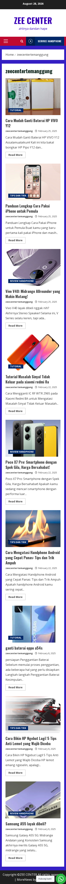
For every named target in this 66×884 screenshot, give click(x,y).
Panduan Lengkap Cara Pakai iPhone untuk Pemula (33, 182)
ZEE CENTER (33, 20)
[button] (6, 41)
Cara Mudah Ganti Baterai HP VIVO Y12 (33, 96)
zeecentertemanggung (19, 131)
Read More (16, 155)
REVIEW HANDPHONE (22, 281)
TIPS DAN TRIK (18, 195)
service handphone (49, 41)
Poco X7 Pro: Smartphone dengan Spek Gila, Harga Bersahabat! (33, 438)
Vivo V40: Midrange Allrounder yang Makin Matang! (33, 267)
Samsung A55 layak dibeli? (33, 799)
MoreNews (24, 880)
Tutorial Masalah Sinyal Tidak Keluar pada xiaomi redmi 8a (33, 352)
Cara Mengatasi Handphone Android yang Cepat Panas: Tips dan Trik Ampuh (33, 528)
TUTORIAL (15, 110)
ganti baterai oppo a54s (33, 624)
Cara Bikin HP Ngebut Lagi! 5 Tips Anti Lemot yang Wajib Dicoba (33, 714)
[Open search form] (22, 41)
